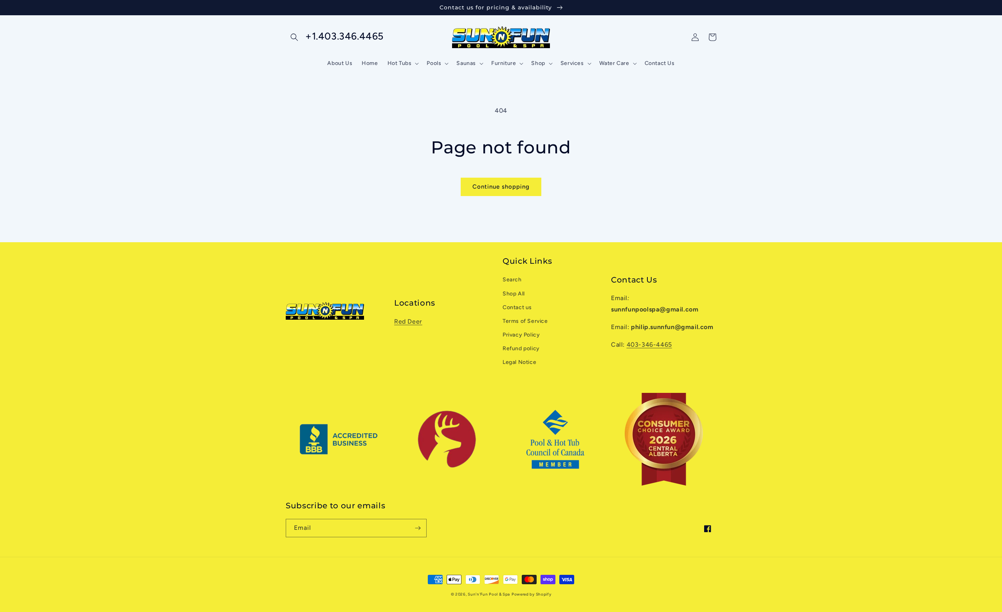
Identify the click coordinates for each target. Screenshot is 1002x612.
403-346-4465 (649, 344)
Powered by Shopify (531, 594)
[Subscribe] (417, 528)
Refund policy (521, 348)
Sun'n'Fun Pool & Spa (489, 594)
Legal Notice (519, 362)
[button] (294, 37)
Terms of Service (525, 321)
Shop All (514, 293)
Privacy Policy (521, 334)
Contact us (517, 307)
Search (512, 279)
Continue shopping (501, 186)
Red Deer (408, 321)
